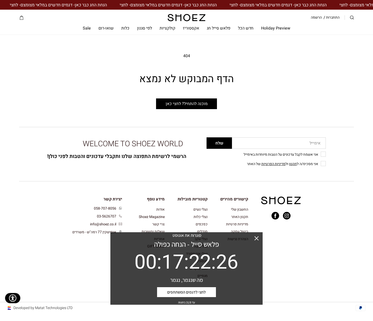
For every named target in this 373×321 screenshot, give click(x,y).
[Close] (256, 238)
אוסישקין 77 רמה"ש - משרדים (94, 232)
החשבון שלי (239, 209)
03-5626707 (106, 216)
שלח (219, 143)
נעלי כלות (201, 217)
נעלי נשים (200, 209)
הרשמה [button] (316, 17)
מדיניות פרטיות (237, 224)
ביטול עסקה (239, 231)
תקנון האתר (239, 217)
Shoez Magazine (152, 217)
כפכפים (202, 224)
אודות (160, 209)
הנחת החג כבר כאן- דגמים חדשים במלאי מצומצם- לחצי (282, 5)
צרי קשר (158, 224)
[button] (352, 18)
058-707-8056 (105, 208)
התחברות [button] (333, 17)
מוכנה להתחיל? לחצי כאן (187, 104)
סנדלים (202, 231)
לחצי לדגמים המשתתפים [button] (186, 292)
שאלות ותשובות (153, 231)
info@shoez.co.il (103, 224)
